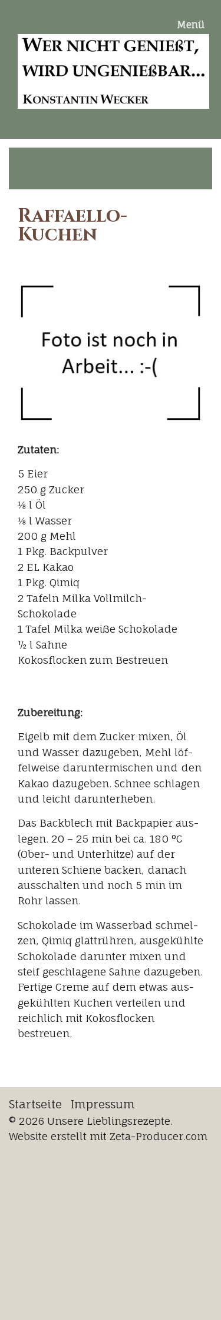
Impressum (103, 1104)
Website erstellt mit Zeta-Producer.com (108, 1136)
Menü (190, 25)
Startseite (35, 1104)
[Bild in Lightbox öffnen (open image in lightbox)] (110, 352)
